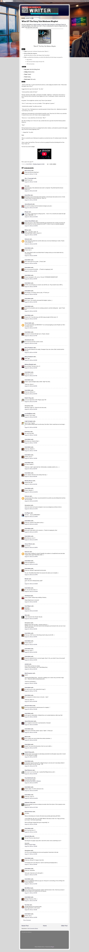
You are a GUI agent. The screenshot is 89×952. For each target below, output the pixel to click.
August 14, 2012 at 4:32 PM (31, 652)
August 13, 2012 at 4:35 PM (31, 367)
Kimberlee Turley (29, 802)
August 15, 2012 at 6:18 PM (31, 747)
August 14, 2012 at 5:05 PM (31, 669)
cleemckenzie (28, 339)
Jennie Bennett (28, 204)
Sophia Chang (28, 752)
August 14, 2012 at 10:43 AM (31, 610)
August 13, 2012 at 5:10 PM (31, 401)
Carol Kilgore (28, 606)
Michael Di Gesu (28, 811)
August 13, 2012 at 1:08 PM (31, 234)
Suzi (26, 186)
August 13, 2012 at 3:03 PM (31, 311)
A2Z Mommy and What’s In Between (33, 781)
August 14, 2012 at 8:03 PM (31, 701)
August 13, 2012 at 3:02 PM (31, 294)
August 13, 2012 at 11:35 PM (31, 532)
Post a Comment (27, 920)
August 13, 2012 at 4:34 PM (31, 360)
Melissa (26, 230)
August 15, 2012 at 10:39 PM (31, 782)
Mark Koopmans (51, 24)
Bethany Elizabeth (29, 364)
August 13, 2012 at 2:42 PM (31, 243)
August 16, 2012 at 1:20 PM (31, 832)
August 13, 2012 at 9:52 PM (31, 484)
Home (45, 925)
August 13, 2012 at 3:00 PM (31, 286)
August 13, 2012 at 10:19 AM (31, 216)
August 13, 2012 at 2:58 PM (31, 271)
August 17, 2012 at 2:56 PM (31, 864)
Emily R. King (28, 397)
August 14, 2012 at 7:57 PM (31, 691)
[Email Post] (48, 164)
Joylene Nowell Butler (30, 221)
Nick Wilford (28, 888)
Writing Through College (30, 844)
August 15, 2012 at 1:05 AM (31, 709)
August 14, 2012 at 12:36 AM (31, 583)
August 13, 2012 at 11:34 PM (31, 516)
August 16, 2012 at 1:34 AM (31, 824)
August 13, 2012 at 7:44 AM (31, 181)
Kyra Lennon (28, 170)
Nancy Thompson (29, 347)
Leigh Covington (37, 24)
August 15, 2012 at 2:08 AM (31, 716)
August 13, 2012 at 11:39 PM (31, 556)
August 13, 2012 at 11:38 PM (31, 547)
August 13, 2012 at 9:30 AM (31, 199)
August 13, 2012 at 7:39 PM (31, 442)
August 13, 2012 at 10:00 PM (31, 492)
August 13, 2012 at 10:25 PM (31, 501)
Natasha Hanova (29, 480)
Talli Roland (27, 595)
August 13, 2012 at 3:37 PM (31, 335)
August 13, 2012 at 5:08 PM (31, 386)
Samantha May (28, 836)
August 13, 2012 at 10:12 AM (31, 207)
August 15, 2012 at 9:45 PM (31, 773)
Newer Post (25, 925)
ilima (26, 615)
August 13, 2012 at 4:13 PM (31, 343)
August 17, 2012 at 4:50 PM (31, 892)
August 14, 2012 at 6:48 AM (31, 601)
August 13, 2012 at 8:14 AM (31, 190)
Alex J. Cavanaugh (29, 178)
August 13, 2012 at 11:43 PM (31, 574)
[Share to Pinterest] (55, 164)
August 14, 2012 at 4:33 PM (31, 660)
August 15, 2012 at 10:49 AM (31, 724)
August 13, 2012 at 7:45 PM (31, 450)
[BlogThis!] (51, 164)
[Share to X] (52, 164)
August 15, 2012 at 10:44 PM (31, 790)
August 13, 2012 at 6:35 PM (31, 427)
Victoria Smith (28, 323)
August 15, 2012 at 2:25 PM (31, 732)
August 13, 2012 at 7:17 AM (31, 174)
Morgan (26, 211)
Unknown (27, 239)
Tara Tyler (27, 904)
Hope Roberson (28, 770)
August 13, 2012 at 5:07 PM (31, 375)
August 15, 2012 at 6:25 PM (31, 756)
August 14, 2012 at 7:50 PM (31, 683)
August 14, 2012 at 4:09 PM (31, 636)
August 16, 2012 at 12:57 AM (31, 807)
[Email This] (50, 164)
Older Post (64, 925)
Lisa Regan (27, 512)
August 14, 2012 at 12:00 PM (31, 618)
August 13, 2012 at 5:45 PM (31, 409)
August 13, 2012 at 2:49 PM (31, 263)
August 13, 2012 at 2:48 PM (31, 255)
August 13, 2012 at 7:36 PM (31, 435)
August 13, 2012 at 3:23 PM (31, 327)
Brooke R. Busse (29, 705)
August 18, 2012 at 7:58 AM (31, 909)
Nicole (26, 736)
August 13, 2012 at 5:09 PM (31, 393)
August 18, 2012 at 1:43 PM (31, 917)
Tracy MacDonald (29, 777)
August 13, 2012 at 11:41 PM (31, 564)
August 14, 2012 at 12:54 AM (31, 591)
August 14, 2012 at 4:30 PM (31, 644)
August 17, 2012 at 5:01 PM (31, 900)
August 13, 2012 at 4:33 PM (31, 352)
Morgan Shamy (60, 24)
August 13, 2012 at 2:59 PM (31, 278)
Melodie (27, 578)
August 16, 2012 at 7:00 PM (31, 846)
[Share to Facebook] (54, 164)
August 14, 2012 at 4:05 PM (31, 629)
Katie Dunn (27, 431)
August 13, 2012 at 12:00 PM (31, 225)
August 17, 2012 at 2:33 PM (31, 854)
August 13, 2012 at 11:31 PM (31, 508)
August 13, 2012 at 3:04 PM (31, 318)
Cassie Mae (44, 24)
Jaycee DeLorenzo (29, 721)
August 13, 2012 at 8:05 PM (31, 468)
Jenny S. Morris (28, 543)
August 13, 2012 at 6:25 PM (31, 417)
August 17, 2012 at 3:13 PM (31, 874)
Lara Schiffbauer (29, 413)
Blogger (52, 946)
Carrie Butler (28, 248)
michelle (27, 664)
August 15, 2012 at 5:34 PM (31, 740)
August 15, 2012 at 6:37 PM (31, 766)
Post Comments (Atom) (33, 928)
